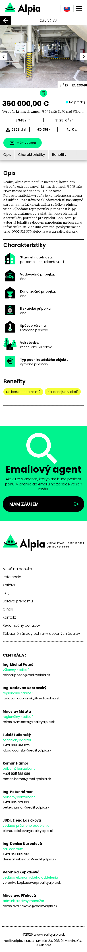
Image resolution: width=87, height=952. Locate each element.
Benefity (59, 154)
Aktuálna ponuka (17, 569)
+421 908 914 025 (16, 745)
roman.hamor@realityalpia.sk (27, 778)
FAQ (6, 593)
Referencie (12, 577)
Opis (7, 154)
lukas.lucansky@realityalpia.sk (27, 750)
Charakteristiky (31, 154)
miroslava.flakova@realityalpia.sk (30, 906)
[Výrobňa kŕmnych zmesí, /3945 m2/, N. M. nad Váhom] (37, 8)
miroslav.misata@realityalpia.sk (29, 721)
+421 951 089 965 (16, 854)
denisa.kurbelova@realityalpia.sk (29, 859)
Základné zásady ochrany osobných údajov (41, 633)
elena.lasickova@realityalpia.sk (28, 830)
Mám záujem (24, 504)
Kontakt (9, 617)
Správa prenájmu (18, 601)
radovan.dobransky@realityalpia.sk (31, 698)
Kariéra (9, 585)
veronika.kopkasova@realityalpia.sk (32, 882)
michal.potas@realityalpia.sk (26, 674)
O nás (8, 609)
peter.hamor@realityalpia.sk (26, 807)
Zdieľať (45, 20)
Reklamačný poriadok (21, 625)
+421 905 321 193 (16, 802)
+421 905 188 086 (16, 773)
